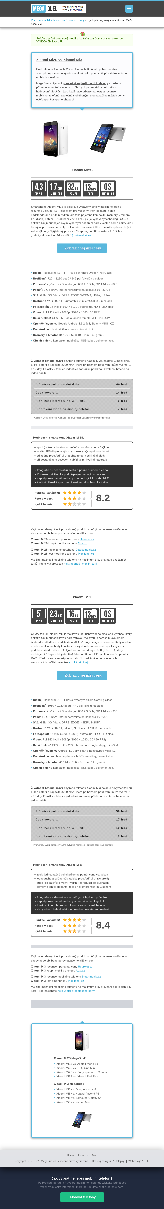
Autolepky (118, 1161)
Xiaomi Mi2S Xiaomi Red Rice (77, 1076)
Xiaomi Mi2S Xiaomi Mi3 (59, 60)
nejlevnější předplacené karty (76, 990)
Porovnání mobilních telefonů (48, 20)
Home (70, 1155)
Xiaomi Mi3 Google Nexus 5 (76, 1089)
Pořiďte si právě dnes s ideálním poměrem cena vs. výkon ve (79, 40)
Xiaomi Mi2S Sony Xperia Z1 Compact (82, 1072)
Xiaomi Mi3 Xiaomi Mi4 (73, 1102)
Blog (94, 1155)
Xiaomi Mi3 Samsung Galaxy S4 (78, 1097)
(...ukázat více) (81, 235)
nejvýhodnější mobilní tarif (80, 563)
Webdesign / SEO (138, 1161)
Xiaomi (72, 20)
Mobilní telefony (83, 1197)
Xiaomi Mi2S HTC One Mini (75, 1068)
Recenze (83, 1155)
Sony (81, 20)
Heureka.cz (87, 539)
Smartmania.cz (91, 976)
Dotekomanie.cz (85, 549)
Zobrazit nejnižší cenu (83, 248)
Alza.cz (82, 543)
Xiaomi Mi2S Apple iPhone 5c (77, 1063)
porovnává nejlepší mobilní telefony (85, 83)
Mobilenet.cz (86, 553)
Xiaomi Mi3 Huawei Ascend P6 (77, 1093)
